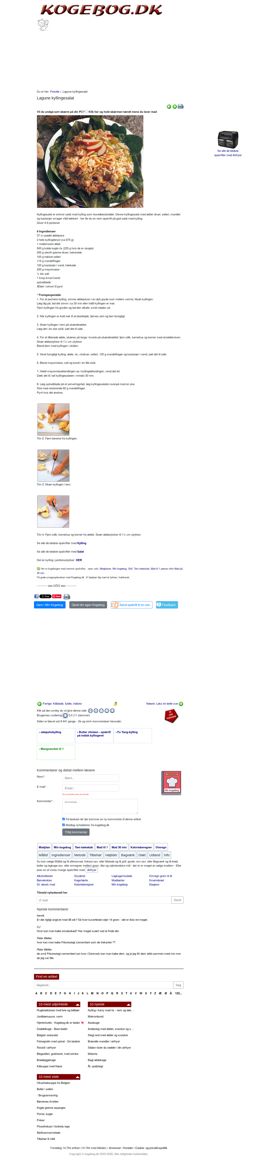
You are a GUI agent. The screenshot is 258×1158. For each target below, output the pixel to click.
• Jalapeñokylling (50, 732)
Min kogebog (119, 884)
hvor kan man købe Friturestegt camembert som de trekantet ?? (76, 942)
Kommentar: (45, 801)
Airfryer (91, 870)
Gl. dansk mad (46, 884)
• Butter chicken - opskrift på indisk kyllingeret (94, 733)
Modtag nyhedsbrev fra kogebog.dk (87, 825)
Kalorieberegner (84, 884)
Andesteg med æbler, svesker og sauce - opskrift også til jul (111, 1029)
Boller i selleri (45, 1089)
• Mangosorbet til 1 (51, 749)
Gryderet (79, 876)
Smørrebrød (156, 880)
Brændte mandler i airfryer (104, 1041)
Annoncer (115, 1148)
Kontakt (128, 1148)
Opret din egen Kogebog (88, 605)
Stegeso (154, 884)
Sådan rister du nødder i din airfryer (109, 1047)
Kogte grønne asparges (51, 1108)
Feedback (168, 605)
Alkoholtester (45, 876)
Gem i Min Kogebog (49, 605)
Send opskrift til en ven (135, 605)
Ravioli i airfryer (46, 1047)
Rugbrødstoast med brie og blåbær (58, 1010)
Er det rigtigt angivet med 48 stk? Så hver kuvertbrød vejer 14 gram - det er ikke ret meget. (92, 919)
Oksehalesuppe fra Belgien (53, 1083)
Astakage (94, 1022)
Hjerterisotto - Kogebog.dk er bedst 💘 (60, 1022)
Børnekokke (44, 880)
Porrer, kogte (45, 1114)
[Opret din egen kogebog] (171, 783)
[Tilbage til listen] (115, 703)
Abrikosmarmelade (48, 1132)
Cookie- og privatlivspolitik (151, 1148)
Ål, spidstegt (95, 1066)
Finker (41, 1120)
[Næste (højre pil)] (175, 106)
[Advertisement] (110, 59)
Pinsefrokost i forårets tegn (53, 1126)
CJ (38, 927)
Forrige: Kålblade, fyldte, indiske (62, 703)
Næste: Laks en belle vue (162, 703)
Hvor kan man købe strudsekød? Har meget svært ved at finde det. (78, 931)
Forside (54, 91)
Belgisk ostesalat (47, 1035)
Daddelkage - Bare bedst (52, 1029)
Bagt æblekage (97, 1060)
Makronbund (95, 1016)
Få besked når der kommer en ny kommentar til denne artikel (103, 819)
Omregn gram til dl (160, 876)
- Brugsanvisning (47, 1095)
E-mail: (42, 787)
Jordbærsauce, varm (50, 1016)
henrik (40, 915)
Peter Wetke (44, 938)
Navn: (41, 776)
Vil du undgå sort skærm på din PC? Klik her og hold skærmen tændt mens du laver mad (97, 112)
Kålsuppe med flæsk (49, 1066)
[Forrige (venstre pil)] (169, 106)
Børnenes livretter (48, 1101)
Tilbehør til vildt (46, 1139)
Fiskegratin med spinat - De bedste (58, 1041)
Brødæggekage (46, 1060)
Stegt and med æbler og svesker (108, 1035)
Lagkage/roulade (122, 876)
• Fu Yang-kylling (127, 732)
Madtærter (118, 880)
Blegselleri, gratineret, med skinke (57, 1054)
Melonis (92, 1054)
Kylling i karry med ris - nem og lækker (111, 1010)
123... (178, 993)
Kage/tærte (81, 880)
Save (58, 596)
